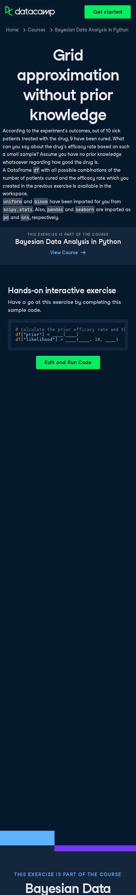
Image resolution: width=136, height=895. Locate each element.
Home (12, 29)
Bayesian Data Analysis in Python (91, 29)
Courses (37, 29)
